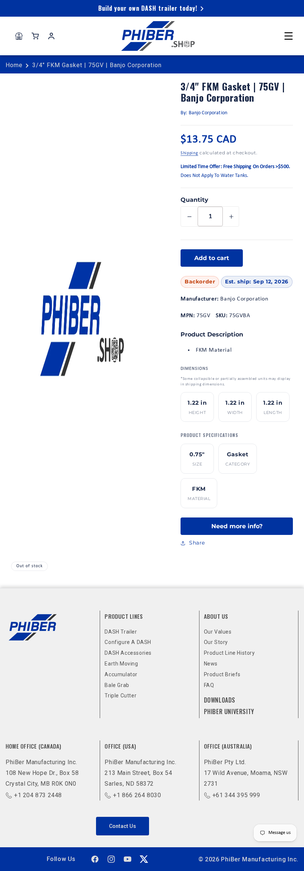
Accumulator (121, 674)
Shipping (189, 153)
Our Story (216, 642)
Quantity (194, 199)
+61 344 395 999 (236, 795)
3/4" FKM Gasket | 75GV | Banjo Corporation (97, 65)
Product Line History (229, 653)
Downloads (219, 700)
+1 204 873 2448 (38, 795)
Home (14, 65)
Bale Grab (117, 685)
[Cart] (35, 36)
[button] (288, 36)
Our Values (218, 632)
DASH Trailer (121, 632)
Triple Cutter (120, 696)
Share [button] (197, 542)
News (211, 664)
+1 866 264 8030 (137, 795)
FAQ (209, 685)
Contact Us (122, 826)
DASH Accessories (128, 653)
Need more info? (236, 526)
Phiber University (229, 711)
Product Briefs (222, 674)
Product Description (212, 334)
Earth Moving (121, 664)
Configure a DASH (128, 642)
